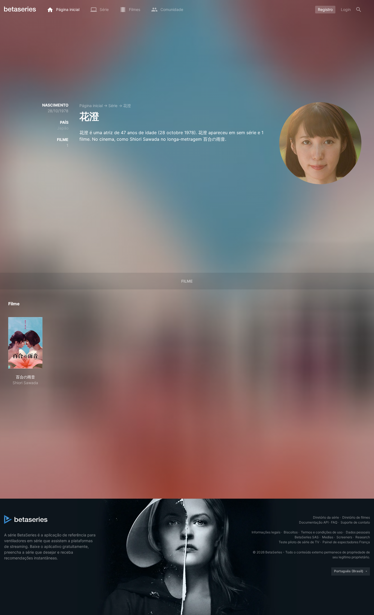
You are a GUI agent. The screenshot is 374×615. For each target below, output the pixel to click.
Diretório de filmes (356, 517)
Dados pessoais (358, 532)
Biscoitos (291, 532)
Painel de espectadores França (346, 542)
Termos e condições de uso (322, 532)
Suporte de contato (355, 522)
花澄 (127, 105)
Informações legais (266, 532)
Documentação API (314, 522)
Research (362, 537)
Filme (187, 281)
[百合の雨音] (25, 343)
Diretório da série (326, 517)
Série (112, 105)
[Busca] (358, 9)
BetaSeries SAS (307, 537)
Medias (327, 537)
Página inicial (91, 105)
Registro (325, 9)
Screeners (344, 537)
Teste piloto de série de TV (299, 542)
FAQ (334, 522)
